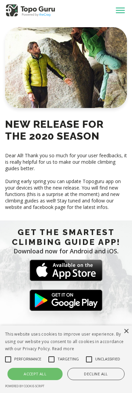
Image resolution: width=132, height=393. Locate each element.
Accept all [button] (35, 373)
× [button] (126, 331)
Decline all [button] (96, 373)
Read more (63, 349)
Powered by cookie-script (24, 386)
